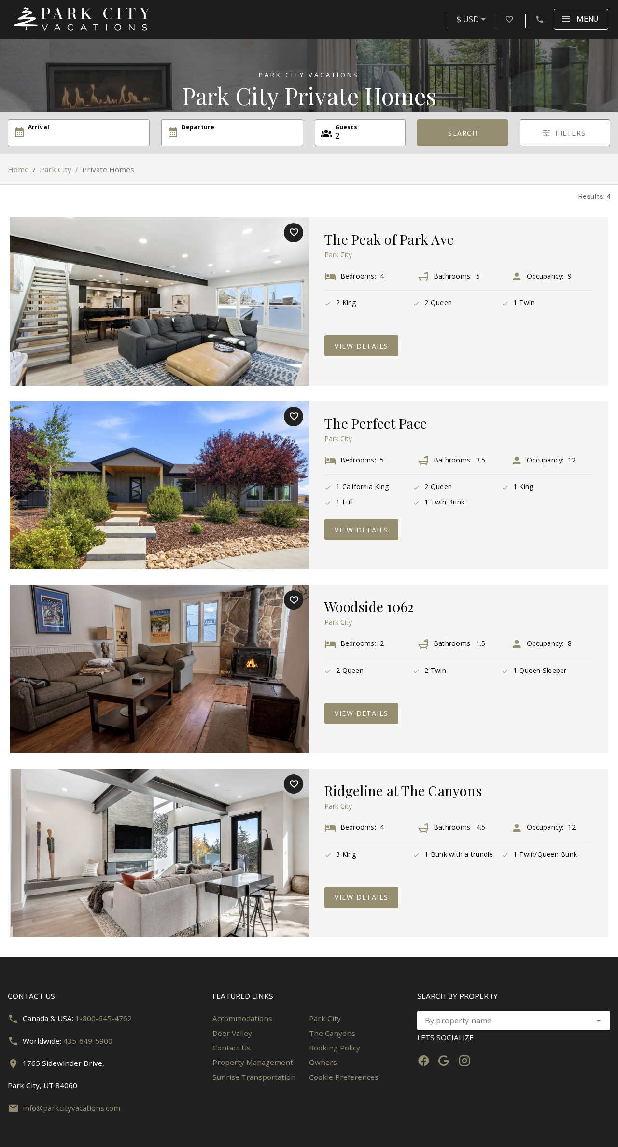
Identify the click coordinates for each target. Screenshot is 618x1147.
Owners (323, 1062)
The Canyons (332, 1033)
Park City (55, 169)
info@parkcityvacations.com (71, 1108)
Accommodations (242, 1018)
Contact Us (231, 1047)
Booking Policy (334, 1047)
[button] (598, 1020)
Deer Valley (232, 1033)
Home (18, 169)
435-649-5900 (87, 1041)
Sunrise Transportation (253, 1077)
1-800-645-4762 (103, 1018)
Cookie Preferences (344, 1077)
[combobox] (473, 19)
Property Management (252, 1062)
